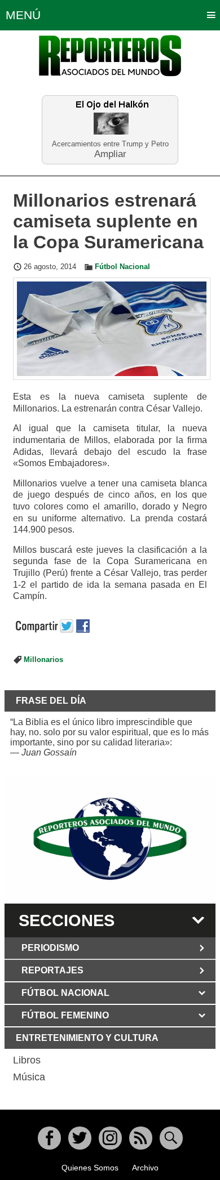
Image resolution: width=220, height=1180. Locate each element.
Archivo (145, 1167)
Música (29, 1077)
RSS (140, 1138)
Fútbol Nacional (122, 267)
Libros (27, 1060)
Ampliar (110, 153)
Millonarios (43, 660)
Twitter (79, 1138)
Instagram (110, 1138)
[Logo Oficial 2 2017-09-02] (110, 839)
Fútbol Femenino (65, 1015)
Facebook (49, 1138)
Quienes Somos (89, 1167)
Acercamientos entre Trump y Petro (110, 144)
